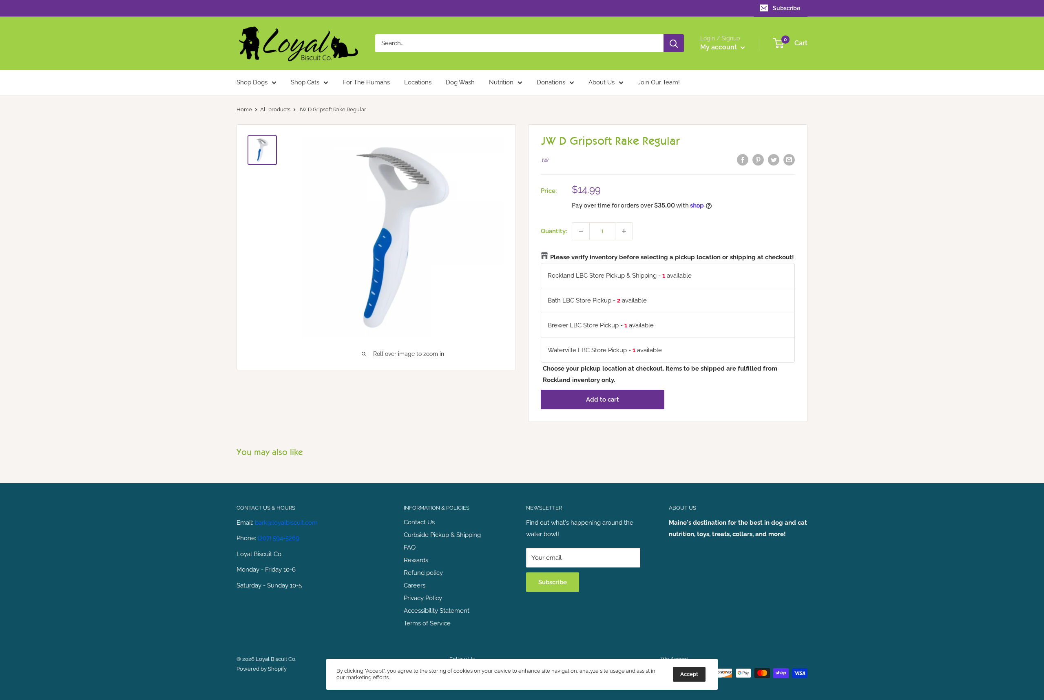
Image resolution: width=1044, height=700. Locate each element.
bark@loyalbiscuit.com (286, 522)
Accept (689, 674)
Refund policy (423, 572)
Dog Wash (460, 82)
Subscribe (786, 8)
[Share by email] (789, 160)
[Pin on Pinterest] (758, 160)
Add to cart (602, 399)
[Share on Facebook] (742, 160)
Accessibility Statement (436, 610)
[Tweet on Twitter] (773, 160)
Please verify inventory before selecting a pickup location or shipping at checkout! (672, 257)
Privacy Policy (423, 598)
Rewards (416, 560)
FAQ (410, 547)
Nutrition (501, 82)
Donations (551, 82)
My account (719, 47)
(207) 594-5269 (278, 538)
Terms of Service (427, 623)
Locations (417, 82)
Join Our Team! (659, 82)
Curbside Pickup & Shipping (442, 535)
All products (275, 109)
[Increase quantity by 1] (624, 231)
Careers (414, 585)
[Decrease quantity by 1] (580, 231)
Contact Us (419, 522)
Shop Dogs (252, 82)
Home (244, 109)
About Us (601, 82)
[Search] (674, 43)
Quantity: (554, 231)
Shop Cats (305, 82)
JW (545, 160)
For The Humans (366, 82)
